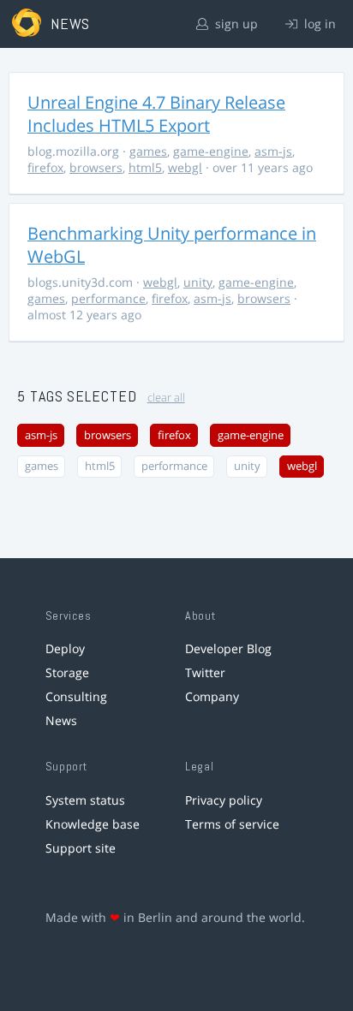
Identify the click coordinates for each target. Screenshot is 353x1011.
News (61, 720)
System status (85, 800)
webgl (185, 167)
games (148, 151)
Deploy (65, 648)
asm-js (273, 151)
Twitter (205, 672)
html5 (145, 167)
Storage (67, 672)
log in (318, 23)
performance (108, 298)
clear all (166, 397)
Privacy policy (223, 800)
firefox (45, 167)
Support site (80, 848)
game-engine (210, 151)
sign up (235, 23)
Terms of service (232, 824)
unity (197, 282)
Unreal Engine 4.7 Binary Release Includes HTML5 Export (156, 114)
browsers (96, 167)
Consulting (76, 696)
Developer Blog (228, 648)
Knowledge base (92, 824)
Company (212, 696)
